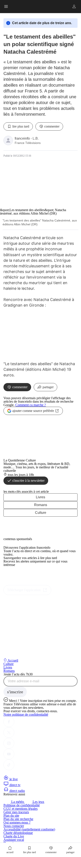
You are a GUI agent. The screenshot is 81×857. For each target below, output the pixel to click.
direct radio (17, 791)
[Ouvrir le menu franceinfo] (6, 6)
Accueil (12, 660)
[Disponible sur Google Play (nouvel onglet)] (18, 583)
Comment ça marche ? (30, 405)
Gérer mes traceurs (16, 812)
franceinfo (22, 138)
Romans (40, 505)
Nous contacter (13, 826)
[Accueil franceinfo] (17, 773)
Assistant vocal (13, 839)
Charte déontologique (18, 833)
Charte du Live (13, 836)
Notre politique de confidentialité (25, 714)
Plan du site (11, 815)
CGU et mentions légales (20, 808)
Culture (40, 512)
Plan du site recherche (18, 819)
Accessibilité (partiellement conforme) (29, 829)
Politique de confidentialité (21, 805)
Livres (40, 497)
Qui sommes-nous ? (16, 822)
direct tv (15, 785)
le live (13, 779)
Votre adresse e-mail (23, 681)
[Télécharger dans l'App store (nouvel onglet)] (17, 574)
